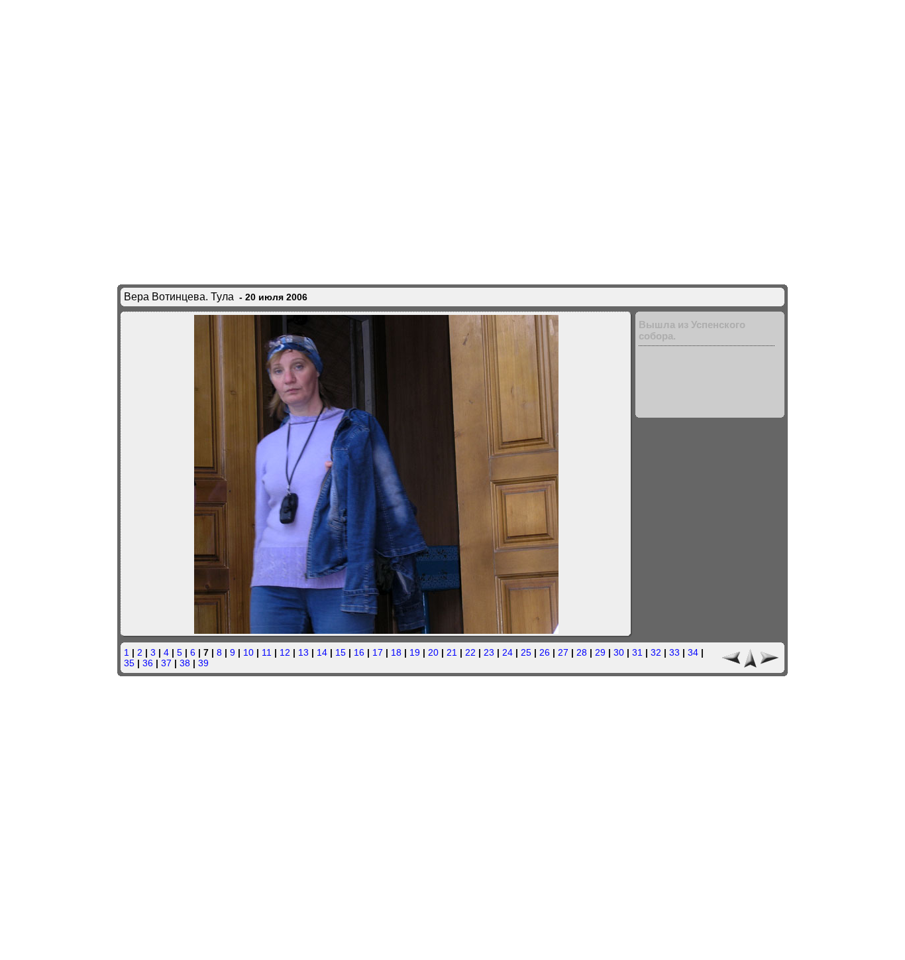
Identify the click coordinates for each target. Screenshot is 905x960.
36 (147, 663)
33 (674, 652)
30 (618, 652)
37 (166, 663)
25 (526, 652)
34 (693, 652)
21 (452, 652)
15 (340, 652)
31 (637, 652)
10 (248, 652)
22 (470, 652)
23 (489, 652)
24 (507, 652)
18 (396, 652)
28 (581, 652)
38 (185, 663)
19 (414, 652)
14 (322, 652)
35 (129, 663)
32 (656, 652)
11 (267, 652)
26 (544, 652)
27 (563, 652)
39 (203, 663)
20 (433, 652)
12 (285, 652)
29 (600, 652)
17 (377, 652)
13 (303, 652)
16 (359, 652)
